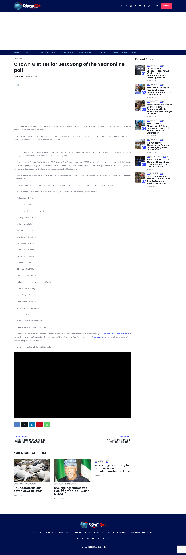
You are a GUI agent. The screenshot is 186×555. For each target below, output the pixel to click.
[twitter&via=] (24, 424)
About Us (36, 532)
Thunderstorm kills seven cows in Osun (28, 489)
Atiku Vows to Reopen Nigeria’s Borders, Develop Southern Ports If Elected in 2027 (159, 91)
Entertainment (45, 52)
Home (16, 52)
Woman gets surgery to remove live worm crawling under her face (112, 468)
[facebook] (17, 424)
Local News (18, 58)
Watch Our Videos (117, 532)
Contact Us (166, 6)
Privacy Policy (82, 532)
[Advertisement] (93, 30)
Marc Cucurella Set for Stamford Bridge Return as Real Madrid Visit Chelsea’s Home (159, 163)
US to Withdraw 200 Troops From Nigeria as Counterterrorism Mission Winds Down (158, 180)
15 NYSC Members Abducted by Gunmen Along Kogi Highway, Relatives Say (158, 146)
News (27, 52)
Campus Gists (85, 52)
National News (30, 484)
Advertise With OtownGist (58, 532)
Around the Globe (153, 156)
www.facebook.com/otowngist (116, 334)
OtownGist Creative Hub (123, 52)
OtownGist (19, 77)
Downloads (67, 52)
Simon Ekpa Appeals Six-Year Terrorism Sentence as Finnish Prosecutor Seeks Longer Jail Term (159, 109)
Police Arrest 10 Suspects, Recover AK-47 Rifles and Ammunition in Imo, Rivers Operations (158, 73)
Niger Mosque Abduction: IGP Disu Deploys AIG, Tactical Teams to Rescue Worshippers (158, 128)
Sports (101, 52)
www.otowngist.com (101, 337)
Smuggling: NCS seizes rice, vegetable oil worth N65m (71, 491)
